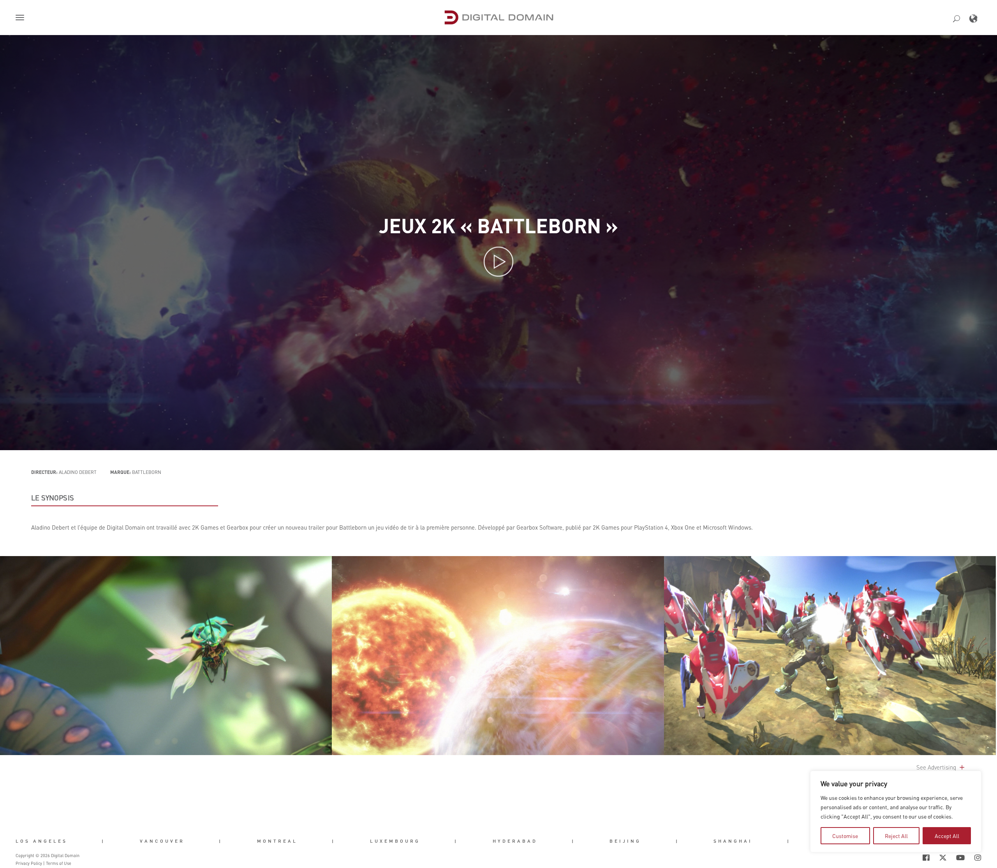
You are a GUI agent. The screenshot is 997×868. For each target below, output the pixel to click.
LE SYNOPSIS (52, 497)
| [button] (103, 840)
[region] (895, 811)
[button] (21, 18)
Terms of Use (58, 863)
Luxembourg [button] (395, 840)
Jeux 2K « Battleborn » (498, 225)
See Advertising (937, 767)
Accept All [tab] (947, 835)
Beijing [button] (625, 840)
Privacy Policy (29, 863)
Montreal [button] (277, 840)
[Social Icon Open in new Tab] (901, 858)
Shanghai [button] (732, 840)
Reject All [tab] (896, 835)
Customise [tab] (845, 835)
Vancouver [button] (162, 840)
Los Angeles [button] (41, 840)
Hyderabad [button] (515, 840)
